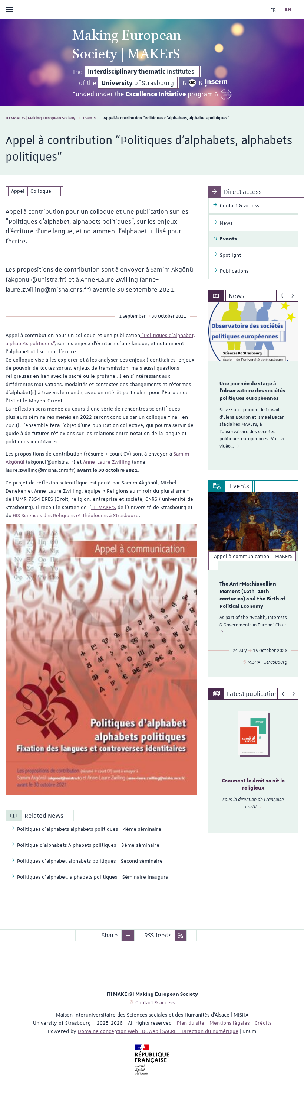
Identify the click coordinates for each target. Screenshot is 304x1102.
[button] (128, 935)
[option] (253, 386)
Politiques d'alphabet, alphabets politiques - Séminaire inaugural (93, 877)
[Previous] (282, 296)
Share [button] (110, 935)
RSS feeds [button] (158, 935)
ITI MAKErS (103, 507)
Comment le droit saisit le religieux (253, 785)
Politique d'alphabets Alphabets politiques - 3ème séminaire (88, 845)
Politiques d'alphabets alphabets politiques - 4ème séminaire (89, 829)
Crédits (263, 1023)
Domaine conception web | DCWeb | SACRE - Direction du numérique (158, 1031)
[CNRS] (192, 83)
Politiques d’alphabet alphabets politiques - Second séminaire (90, 861)
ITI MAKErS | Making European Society (40, 117)
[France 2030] (226, 94)
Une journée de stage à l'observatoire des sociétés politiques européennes (252, 391)
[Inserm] (216, 83)
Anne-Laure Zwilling (106, 461)
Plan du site (190, 1023)
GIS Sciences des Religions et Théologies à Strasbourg (76, 515)
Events (89, 117)
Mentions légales (229, 1023)
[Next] (292, 296)
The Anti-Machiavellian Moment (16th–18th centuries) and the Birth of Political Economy (252, 595)
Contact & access (155, 1002)
